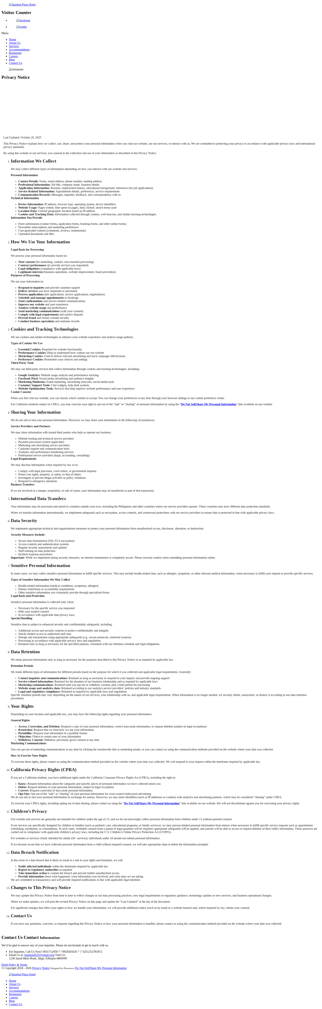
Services (14, 46)
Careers (13, 56)
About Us (14, 42)
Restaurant (15, 52)
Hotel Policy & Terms (14, 964)
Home (12, 39)
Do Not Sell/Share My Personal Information (101, 968)
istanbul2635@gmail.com (39, 955)
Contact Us (15, 63)
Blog (12, 59)
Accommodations (19, 49)
